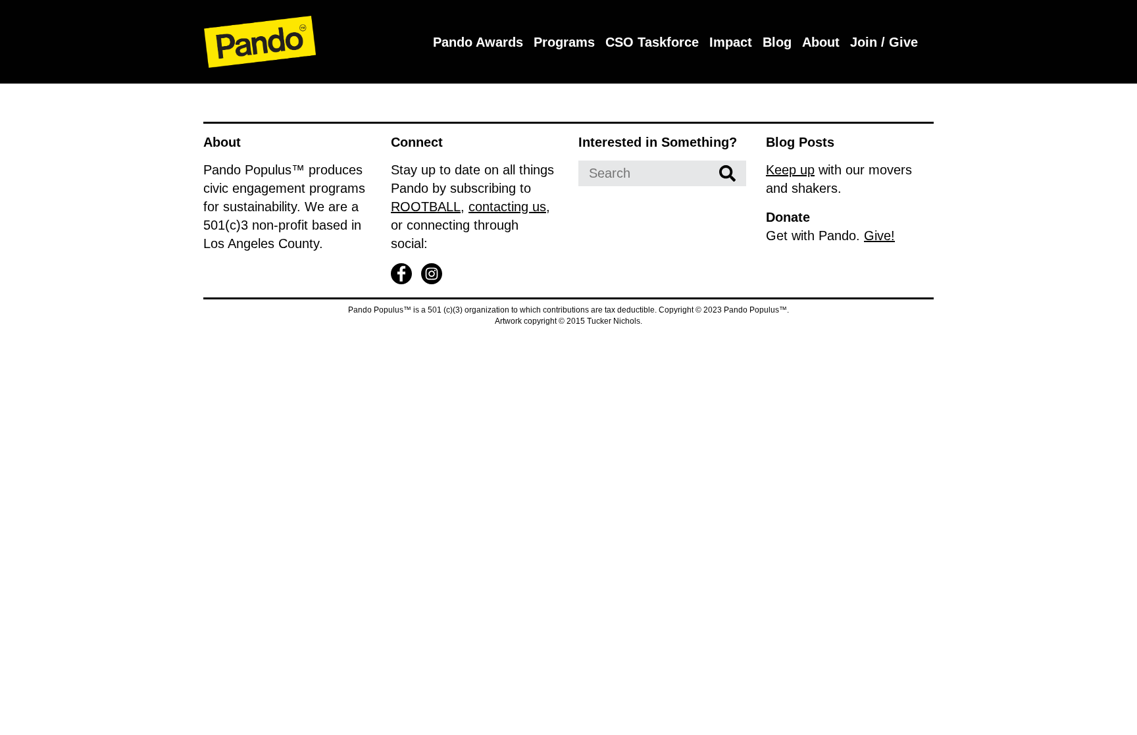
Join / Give (884, 42)
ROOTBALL (426, 206)
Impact (730, 42)
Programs (564, 42)
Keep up (790, 170)
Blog (777, 42)
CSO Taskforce (652, 42)
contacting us (507, 206)
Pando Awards (478, 42)
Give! (879, 235)
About (821, 42)
